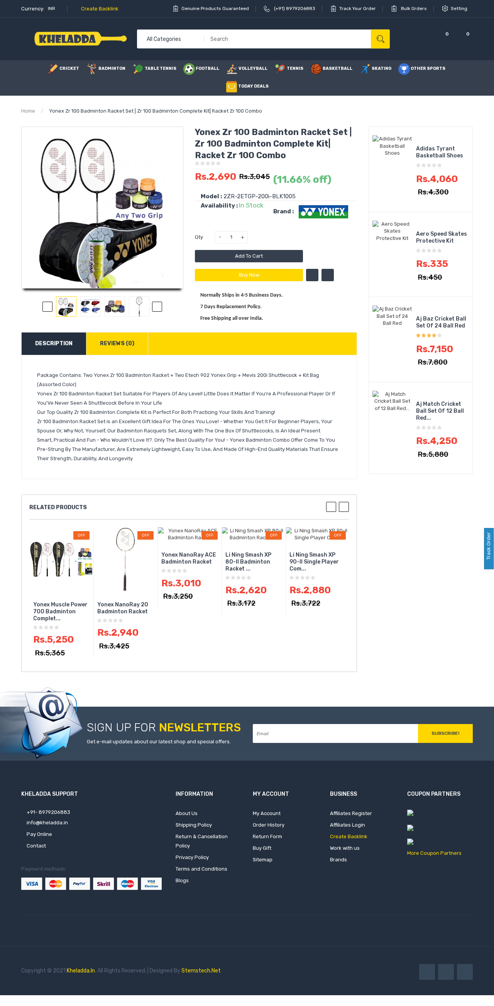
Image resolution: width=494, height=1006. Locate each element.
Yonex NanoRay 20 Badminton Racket (122, 608)
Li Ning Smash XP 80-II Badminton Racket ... (248, 562)
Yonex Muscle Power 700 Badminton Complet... (60, 611)
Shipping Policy (194, 825)
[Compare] (421, 38)
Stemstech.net (201, 970)
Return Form (267, 836)
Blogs (182, 880)
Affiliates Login (347, 825)
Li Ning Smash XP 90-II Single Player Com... (314, 562)
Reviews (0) (117, 343)
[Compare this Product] (327, 275)
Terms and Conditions (201, 869)
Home (28, 111)
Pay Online (38, 834)
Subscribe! (445, 733)
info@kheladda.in (46, 822)
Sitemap (262, 860)
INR (52, 8)
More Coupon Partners (434, 853)
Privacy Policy (192, 857)
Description (54, 343)
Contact (35, 846)
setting (460, 8)
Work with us (345, 848)
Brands (338, 860)
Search (380, 38)
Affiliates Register (351, 813)
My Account (267, 813)
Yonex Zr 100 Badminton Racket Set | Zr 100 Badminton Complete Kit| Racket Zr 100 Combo (155, 111)
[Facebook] (427, 972)
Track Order (488, 546)
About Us (187, 813)
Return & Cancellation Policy (202, 841)
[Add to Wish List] (312, 275)
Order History (268, 825)
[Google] (465, 972)
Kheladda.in (81, 970)
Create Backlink (99, 9)
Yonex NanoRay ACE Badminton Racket (188, 558)
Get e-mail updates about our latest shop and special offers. (159, 741)
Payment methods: (43, 869)
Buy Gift (262, 848)
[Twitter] (446, 972)
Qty (199, 237)
